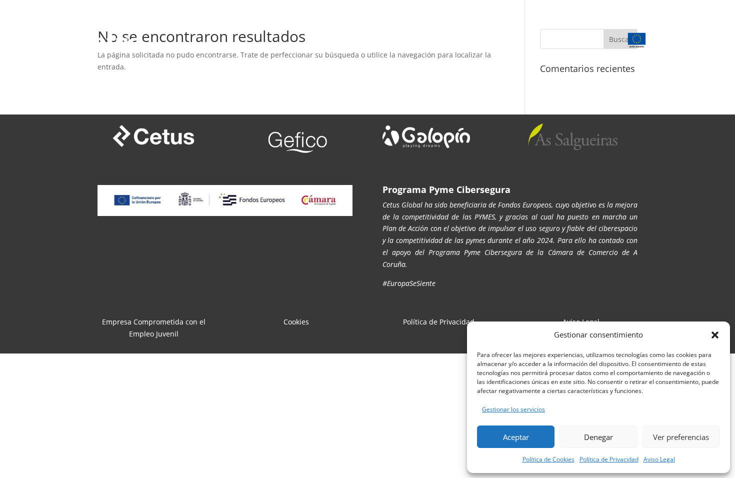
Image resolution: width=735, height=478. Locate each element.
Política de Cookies (548, 459)
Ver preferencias (681, 437)
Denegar (598, 437)
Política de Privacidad (609, 459)
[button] (715, 335)
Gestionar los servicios (513, 409)
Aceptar (516, 437)
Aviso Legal (659, 459)
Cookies (296, 321)
